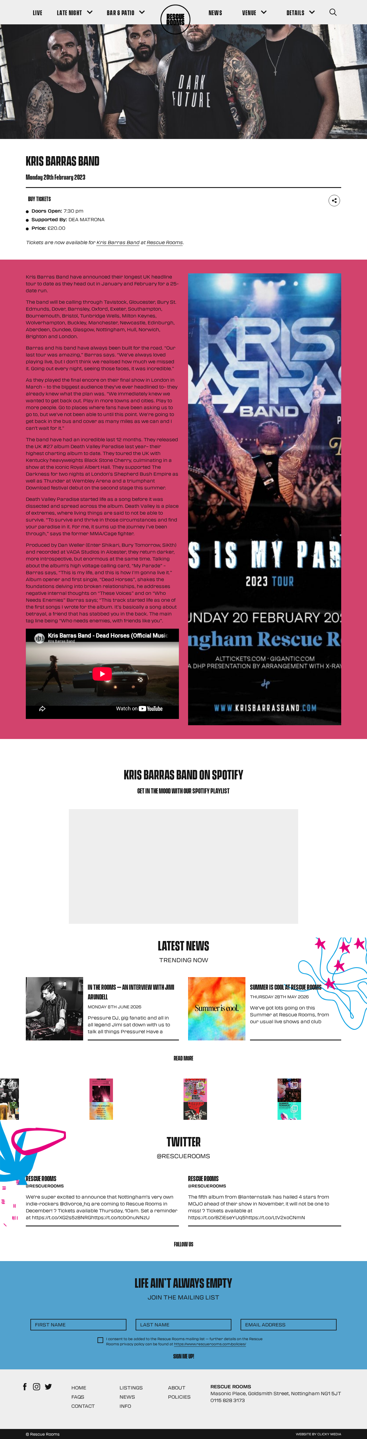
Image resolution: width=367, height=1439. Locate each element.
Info (125, 1406)
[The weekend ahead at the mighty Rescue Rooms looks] (101, 1090)
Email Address (265, 1324)
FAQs (77, 1396)
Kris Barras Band (117, 242)
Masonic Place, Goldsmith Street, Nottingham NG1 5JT (275, 1393)
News (127, 1396)
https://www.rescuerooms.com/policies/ (210, 1343)
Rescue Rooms (165, 242)
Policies (179, 1396)
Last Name (154, 1324)
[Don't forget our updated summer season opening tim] (101, 1114)
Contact (83, 1406)
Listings (131, 1387)
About (177, 1387)
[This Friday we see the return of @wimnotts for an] (195, 1090)
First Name (50, 1324)
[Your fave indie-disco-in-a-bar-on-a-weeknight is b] (195, 1114)
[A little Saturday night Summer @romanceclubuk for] (289, 1090)
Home (78, 1387)
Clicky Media (329, 1434)
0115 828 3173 (227, 1400)
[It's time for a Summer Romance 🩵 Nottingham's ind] (289, 1114)
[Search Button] (333, 12)
